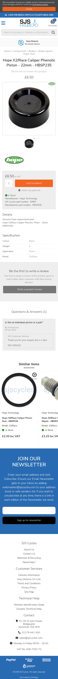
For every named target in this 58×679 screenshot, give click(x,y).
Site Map (29, 592)
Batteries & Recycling (29, 558)
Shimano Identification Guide (29, 604)
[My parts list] (34, 374)
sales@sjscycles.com (30, 638)
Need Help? (29, 562)
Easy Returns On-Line (29, 579)
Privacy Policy (29, 587)
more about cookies (40, 4)
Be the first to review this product (29, 71)
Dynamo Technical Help (29, 609)
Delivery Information (29, 575)
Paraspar (34, 677)
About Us (29, 549)
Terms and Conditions (29, 583)
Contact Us (29, 553)
